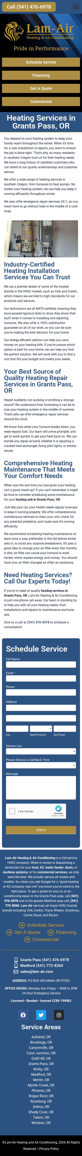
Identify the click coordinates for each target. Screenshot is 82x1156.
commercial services (52, 872)
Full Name (14, 659)
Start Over (12, 838)
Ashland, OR (41, 1037)
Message (12, 774)
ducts (69, 867)
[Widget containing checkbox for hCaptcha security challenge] (36, 811)
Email (11, 673)
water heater (54, 867)
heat (35, 867)
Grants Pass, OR (41, 1064)
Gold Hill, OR (41, 1058)
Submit (41, 830)
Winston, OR (41, 1123)
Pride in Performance (41, 48)
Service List (13, 746)
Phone (11, 687)
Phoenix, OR (41, 1090)
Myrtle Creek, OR (41, 1085)
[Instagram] (59, 1015)
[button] (75, 6)
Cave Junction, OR (41, 1053)
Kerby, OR (41, 1069)
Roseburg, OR (41, 1101)
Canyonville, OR (41, 1048)
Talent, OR (41, 1117)
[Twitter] (41, 1015)
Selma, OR (41, 1107)
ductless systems (15, 872)
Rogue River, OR (41, 1096)
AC (42, 867)
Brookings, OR (41, 1042)
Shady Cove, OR (41, 1112)
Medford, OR (41, 1074)
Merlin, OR (41, 1080)
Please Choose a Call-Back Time (27, 760)
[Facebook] (23, 1015)
